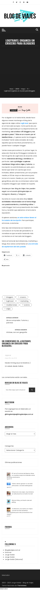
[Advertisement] (20, 67)
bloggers (9, 297)
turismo (27, 305)
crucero (23, 297)
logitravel (10, 301)
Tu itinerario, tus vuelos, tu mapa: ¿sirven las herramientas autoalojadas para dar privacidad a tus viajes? (20, 511)
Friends (8, 526)
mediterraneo (11, 305)
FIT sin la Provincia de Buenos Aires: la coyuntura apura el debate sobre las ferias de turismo (21, 475)
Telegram (22, 194)
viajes (8, 309)
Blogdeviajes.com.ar (12, 550)
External (8, 552)
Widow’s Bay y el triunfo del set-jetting (22, 501)
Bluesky (14, 194)
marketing (24, 301)
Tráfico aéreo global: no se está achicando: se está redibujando (22, 484)
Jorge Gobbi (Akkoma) (14, 559)
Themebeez (22, 585)
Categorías (9, 446)
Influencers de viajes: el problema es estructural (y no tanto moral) (23, 493)
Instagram (6, 194)
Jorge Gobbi (26, 110)
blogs (20, 107)
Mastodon (6, 575)
